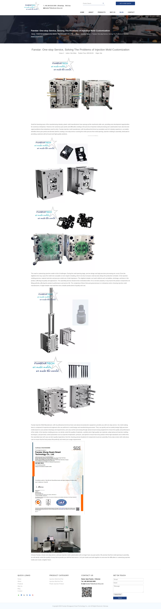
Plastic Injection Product (56, 584)
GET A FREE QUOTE (125, 3)
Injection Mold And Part (56, 579)
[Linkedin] (21, 595)
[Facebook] (30, 595)
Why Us (20, 586)
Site (101, 53)
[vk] (27, 595)
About (19, 581)
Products (20, 584)
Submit (120, 598)
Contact (20, 591)
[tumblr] (33, 595)
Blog (19, 588)
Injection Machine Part (56, 581)
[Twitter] (24, 595)
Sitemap (105, 606)
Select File (118, 594)
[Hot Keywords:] (103, 3)
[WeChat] (19, 595)
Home (19, 579)
